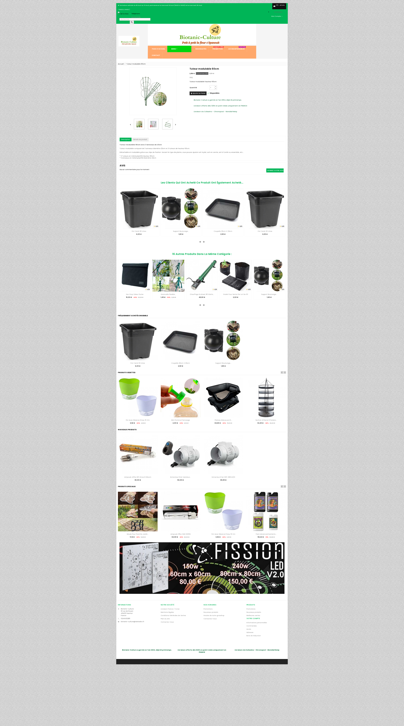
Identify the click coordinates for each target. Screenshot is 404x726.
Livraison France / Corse (170, 609)
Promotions (208, 609)
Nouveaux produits (211, 612)
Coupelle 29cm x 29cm (223, 231)
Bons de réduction (254, 636)
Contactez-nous (167, 622)
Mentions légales (167, 612)
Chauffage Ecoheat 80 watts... (202, 294)
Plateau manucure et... (223, 420)
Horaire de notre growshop (214, 615)
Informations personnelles (257, 623)
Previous (282, 372)
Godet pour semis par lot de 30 (235, 294)
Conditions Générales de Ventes (173, 615)
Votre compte (253, 618)
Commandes (252, 626)
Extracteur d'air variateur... (180, 477)
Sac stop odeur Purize (135, 294)
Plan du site (165, 619)
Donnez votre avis (275, 170)
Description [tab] (125, 139)
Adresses (250, 632)
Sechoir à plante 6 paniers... (266, 420)
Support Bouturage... (181, 231)
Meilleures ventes (253, 615)
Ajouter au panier (198, 93)
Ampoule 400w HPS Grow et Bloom (137, 477)
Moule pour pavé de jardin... (138, 534)
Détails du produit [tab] (140, 139)
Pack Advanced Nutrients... (266, 534)
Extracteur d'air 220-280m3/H (223, 477)
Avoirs (249, 629)
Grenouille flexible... (168, 294)
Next (285, 372)
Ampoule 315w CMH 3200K (181, 534)
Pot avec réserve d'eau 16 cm (138, 420)
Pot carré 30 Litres (139, 231)
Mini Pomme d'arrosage (180, 420)
